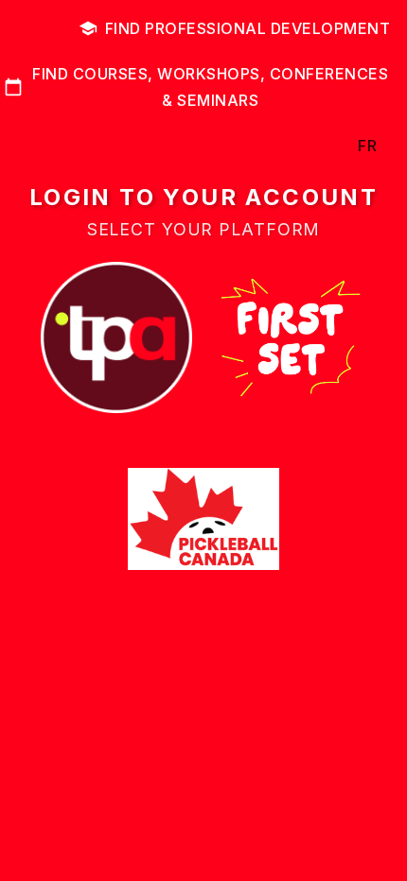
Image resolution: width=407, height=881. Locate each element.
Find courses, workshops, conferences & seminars (210, 87)
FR (367, 145)
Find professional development (248, 28)
